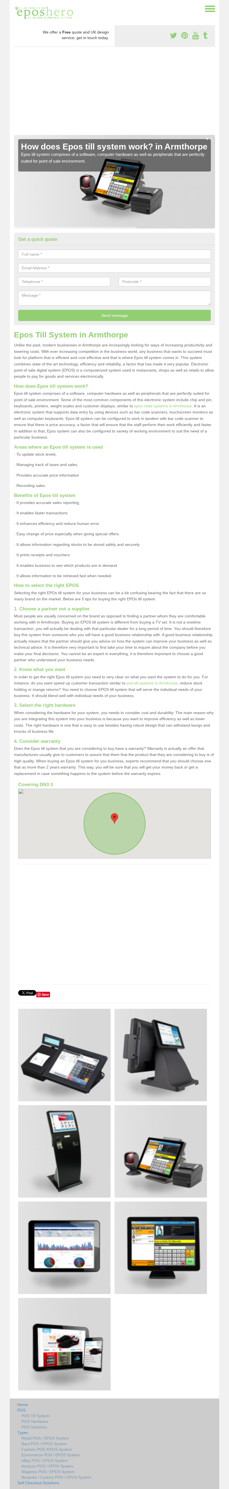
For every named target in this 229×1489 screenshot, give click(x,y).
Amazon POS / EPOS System (47, 1466)
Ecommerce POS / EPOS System (51, 1455)
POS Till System (36, 1416)
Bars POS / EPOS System (44, 1444)
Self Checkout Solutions (38, 1483)
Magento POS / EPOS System (48, 1471)
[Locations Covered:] (16, 8)
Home (22, 1404)
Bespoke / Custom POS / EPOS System (56, 1477)
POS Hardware (35, 1421)
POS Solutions (34, 1427)
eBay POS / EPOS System (45, 1460)
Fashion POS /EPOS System (47, 1449)
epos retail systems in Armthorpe (163, 406)
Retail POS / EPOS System (45, 1438)
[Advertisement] (114, 93)
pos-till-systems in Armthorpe (152, 683)
